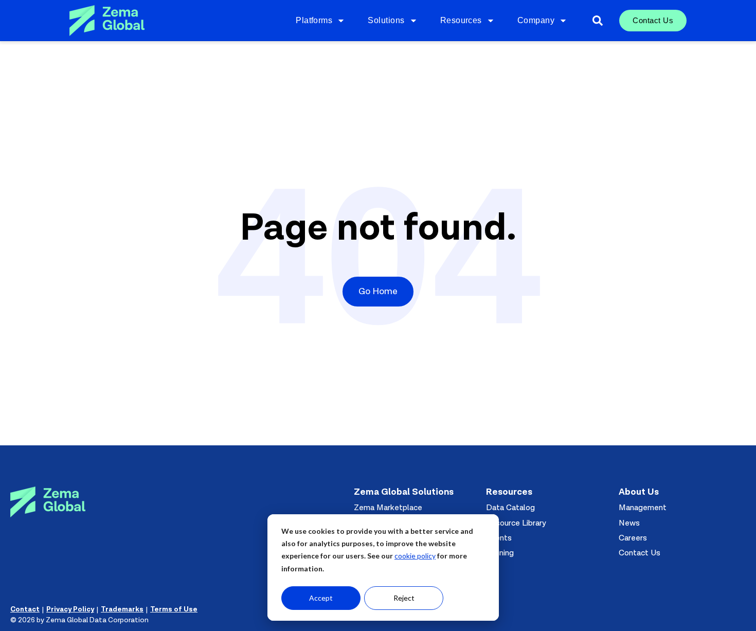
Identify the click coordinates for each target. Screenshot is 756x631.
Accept (321, 597)
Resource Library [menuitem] (516, 523)
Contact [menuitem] (25, 609)
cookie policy (415, 555)
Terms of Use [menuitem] (173, 609)
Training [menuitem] (500, 552)
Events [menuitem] (499, 538)
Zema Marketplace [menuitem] (388, 507)
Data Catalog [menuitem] (510, 507)
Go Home (378, 291)
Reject (404, 597)
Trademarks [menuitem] (122, 609)
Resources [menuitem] (461, 20)
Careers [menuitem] (633, 538)
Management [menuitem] (643, 507)
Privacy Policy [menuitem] (70, 609)
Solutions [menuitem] (386, 20)
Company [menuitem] (535, 20)
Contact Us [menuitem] (653, 20)
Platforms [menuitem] (314, 20)
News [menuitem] (629, 523)
